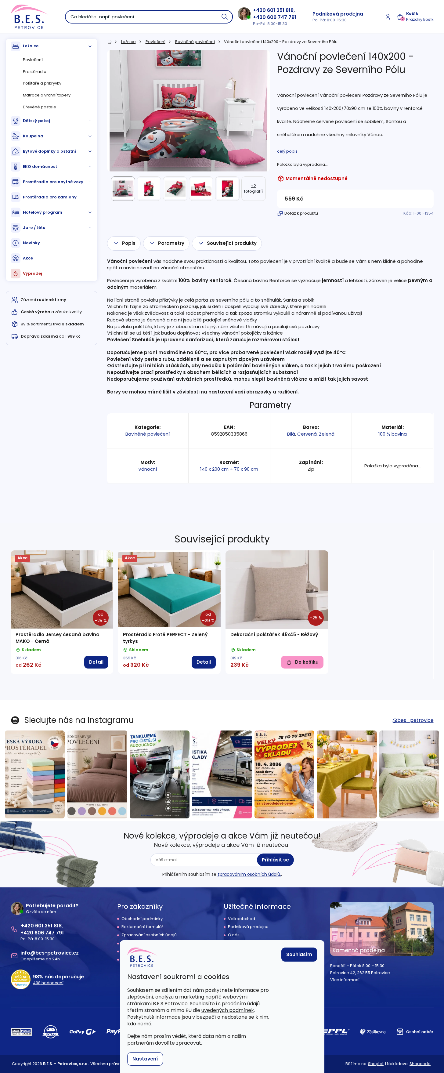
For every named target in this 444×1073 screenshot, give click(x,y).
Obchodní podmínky (142, 919)
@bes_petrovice (413, 720)
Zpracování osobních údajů (149, 935)
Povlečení (33, 60)
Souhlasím (299, 954)
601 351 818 (280, 10)
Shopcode (420, 1064)
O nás (234, 935)
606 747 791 (281, 17)
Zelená (326, 434)
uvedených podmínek (227, 1010)
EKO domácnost (40, 166)
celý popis (287, 151)
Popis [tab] (128, 243)
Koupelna (33, 136)
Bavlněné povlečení (147, 434)
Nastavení (145, 1059)
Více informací (344, 980)
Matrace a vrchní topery (46, 95)
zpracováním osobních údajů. (249, 874)
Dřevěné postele (39, 107)
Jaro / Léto (34, 227)
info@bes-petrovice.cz (49, 952)
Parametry (171, 243)
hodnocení (48, 983)
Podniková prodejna (337, 13)
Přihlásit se (275, 860)
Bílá (291, 434)
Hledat (225, 17)
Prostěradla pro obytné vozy (53, 182)
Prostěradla (34, 71)
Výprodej (32, 273)
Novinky (31, 243)
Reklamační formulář (142, 927)
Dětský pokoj (36, 121)
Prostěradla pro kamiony (50, 197)
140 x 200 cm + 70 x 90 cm (229, 469)
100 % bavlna (392, 434)
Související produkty (232, 243)
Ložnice (30, 46)
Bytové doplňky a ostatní (49, 151)
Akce (28, 258)
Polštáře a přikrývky (42, 83)
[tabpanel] (62, 612)
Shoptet (376, 1064)
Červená (307, 434)
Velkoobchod (241, 919)
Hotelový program (42, 212)
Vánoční (147, 469)
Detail (96, 662)
